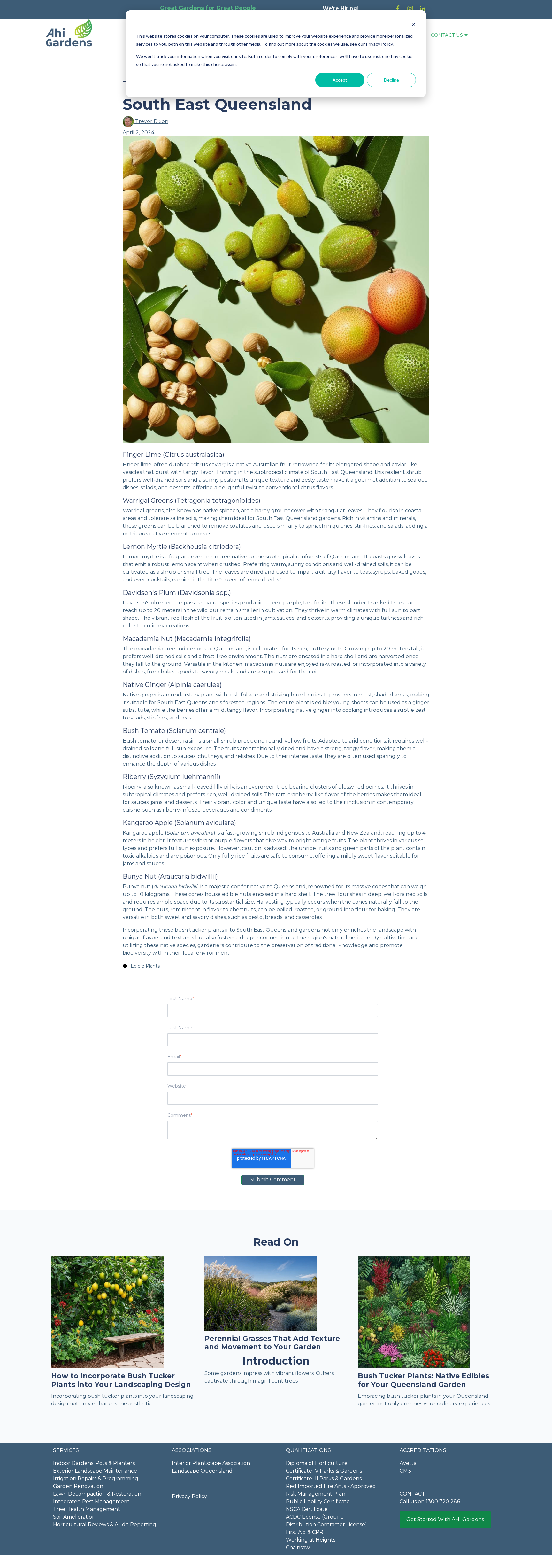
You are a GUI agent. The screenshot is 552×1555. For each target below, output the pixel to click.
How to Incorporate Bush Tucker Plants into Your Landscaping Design (121, 1380)
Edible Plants (145, 966)
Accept (340, 79)
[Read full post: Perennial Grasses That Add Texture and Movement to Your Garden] (260, 1293)
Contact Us (447, 35)
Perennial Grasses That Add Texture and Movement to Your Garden (272, 1342)
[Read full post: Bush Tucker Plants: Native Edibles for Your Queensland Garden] (414, 1312)
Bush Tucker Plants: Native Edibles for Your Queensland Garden (423, 1380)
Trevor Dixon (151, 121)
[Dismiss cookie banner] (413, 24)
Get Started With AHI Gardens (445, 1519)
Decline (391, 79)
